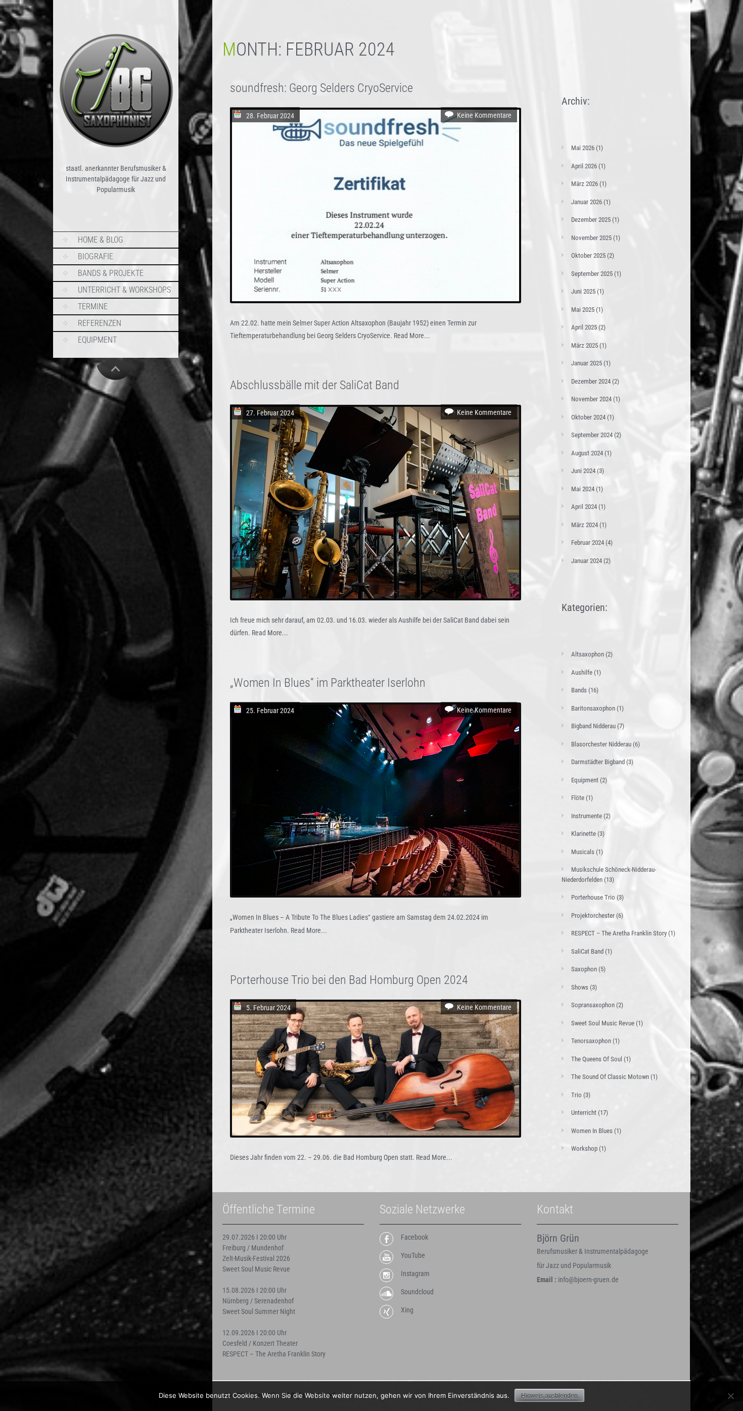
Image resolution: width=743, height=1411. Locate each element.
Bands (579, 690)
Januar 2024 (586, 561)
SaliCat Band (587, 951)
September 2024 (592, 435)
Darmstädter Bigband (598, 762)
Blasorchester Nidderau (601, 744)
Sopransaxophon (593, 1005)
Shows (579, 987)
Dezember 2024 (591, 381)
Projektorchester (593, 915)
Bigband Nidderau (593, 726)
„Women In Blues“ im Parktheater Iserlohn (328, 683)
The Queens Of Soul (596, 1059)
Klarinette (583, 833)
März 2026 (584, 183)
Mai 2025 (582, 309)
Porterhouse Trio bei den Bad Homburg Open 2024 (349, 980)
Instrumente (586, 816)
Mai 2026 (582, 148)
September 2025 (592, 273)
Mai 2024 (582, 489)
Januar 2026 (586, 202)
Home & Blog (100, 240)
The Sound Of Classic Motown (610, 1076)
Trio (576, 1095)
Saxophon (584, 969)
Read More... (412, 336)
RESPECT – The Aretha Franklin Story (619, 933)
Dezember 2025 (591, 219)
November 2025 (591, 238)
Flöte (577, 798)
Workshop (584, 1148)
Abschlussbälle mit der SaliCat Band (314, 385)
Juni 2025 (583, 291)
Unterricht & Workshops (124, 290)
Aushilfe (581, 672)
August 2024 (587, 453)
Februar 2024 (587, 542)
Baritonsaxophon (593, 708)
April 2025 (584, 327)
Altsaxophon (587, 654)
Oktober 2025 (588, 255)
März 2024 (584, 525)
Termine (93, 306)
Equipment (97, 340)
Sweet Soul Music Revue (602, 1023)
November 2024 (591, 399)
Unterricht (583, 1112)
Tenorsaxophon (591, 1041)
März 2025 (584, 345)
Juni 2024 (583, 471)
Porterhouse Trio (593, 897)
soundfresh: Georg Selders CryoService (321, 88)
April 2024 (584, 506)
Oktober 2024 (588, 417)
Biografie (95, 256)
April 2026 (584, 166)
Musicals (582, 852)
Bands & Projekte (111, 273)
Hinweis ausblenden (549, 1395)
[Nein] (730, 1396)
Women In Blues (592, 1131)
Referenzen (99, 323)
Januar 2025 (586, 363)
